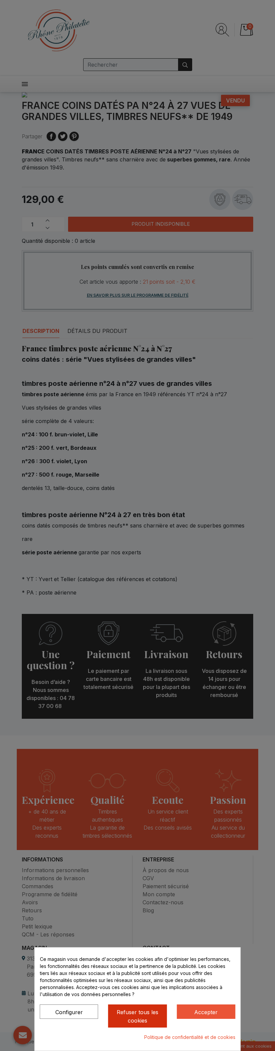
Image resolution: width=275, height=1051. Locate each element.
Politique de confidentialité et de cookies (189, 1037)
